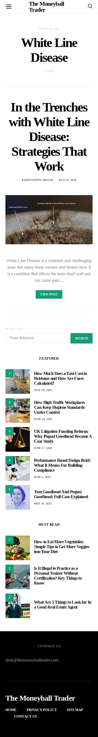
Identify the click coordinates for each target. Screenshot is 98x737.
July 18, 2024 (67, 179)
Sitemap (75, 710)
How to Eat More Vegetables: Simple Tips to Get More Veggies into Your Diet (61, 546)
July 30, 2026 (43, 390)
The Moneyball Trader (40, 698)
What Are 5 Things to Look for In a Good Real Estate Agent (62, 604)
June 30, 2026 (43, 419)
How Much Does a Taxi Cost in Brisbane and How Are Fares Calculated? (60, 378)
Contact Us (25, 716)
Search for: (14, 328)
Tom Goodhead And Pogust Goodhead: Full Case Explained (61, 494)
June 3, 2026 (42, 476)
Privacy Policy (42, 710)
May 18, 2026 (42, 503)
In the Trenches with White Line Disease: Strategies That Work (49, 136)
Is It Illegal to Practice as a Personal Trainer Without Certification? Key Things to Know (58, 575)
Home (11, 710)
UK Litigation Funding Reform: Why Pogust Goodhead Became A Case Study (62, 436)
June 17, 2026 (43, 448)
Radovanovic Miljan (37, 179)
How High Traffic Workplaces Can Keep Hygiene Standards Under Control (59, 407)
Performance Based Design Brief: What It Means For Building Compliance (62, 465)
